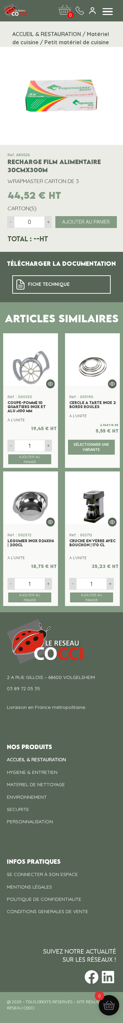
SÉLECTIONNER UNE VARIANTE (91, 447)
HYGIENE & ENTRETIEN (32, 772)
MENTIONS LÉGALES (29, 887)
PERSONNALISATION (30, 821)
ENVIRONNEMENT (27, 797)
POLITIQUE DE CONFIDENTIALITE (44, 899)
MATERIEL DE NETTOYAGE (36, 784)
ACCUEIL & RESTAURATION (36, 760)
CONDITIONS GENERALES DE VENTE (47, 911)
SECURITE (18, 809)
